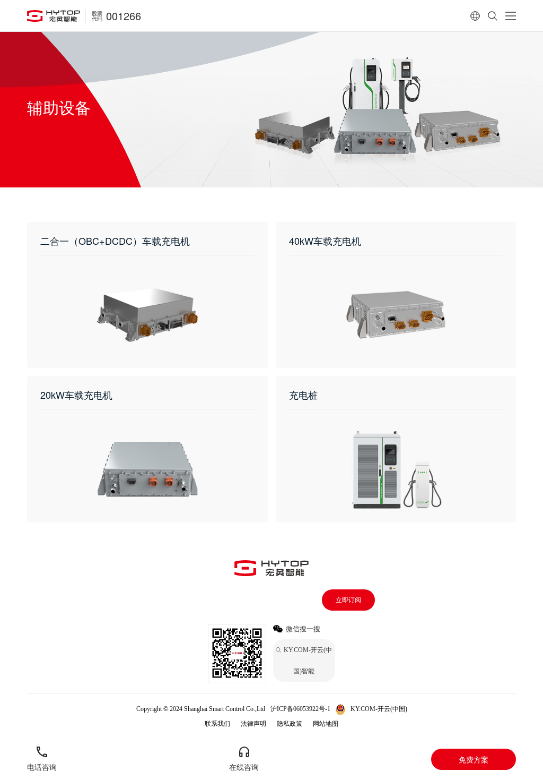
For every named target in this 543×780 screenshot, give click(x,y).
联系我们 (217, 723)
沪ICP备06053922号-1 (300, 709)
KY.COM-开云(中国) (379, 709)
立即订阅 (348, 600)
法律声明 (253, 723)
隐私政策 (289, 723)
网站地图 (325, 723)
